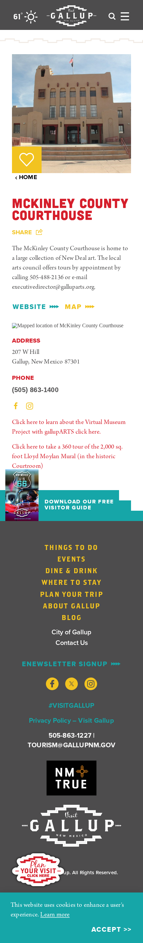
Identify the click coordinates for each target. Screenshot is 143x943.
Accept (106, 929)
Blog (71, 617)
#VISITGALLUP (71, 705)
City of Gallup (71, 632)
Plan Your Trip (71, 594)
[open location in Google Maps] (67, 325)
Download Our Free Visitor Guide (79, 504)
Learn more (55, 915)
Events (71, 559)
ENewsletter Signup (65, 664)
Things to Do (71, 547)
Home (28, 177)
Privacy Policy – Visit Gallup (71, 720)
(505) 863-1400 (35, 389)
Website (29, 307)
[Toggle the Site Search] (112, 15)
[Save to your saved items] (26, 159)
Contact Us (72, 643)
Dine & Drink (71, 571)
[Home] (71, 15)
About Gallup (71, 606)
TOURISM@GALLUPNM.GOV (71, 745)
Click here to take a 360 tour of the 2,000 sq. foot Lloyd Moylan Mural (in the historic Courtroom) (67, 457)
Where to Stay (71, 582)
